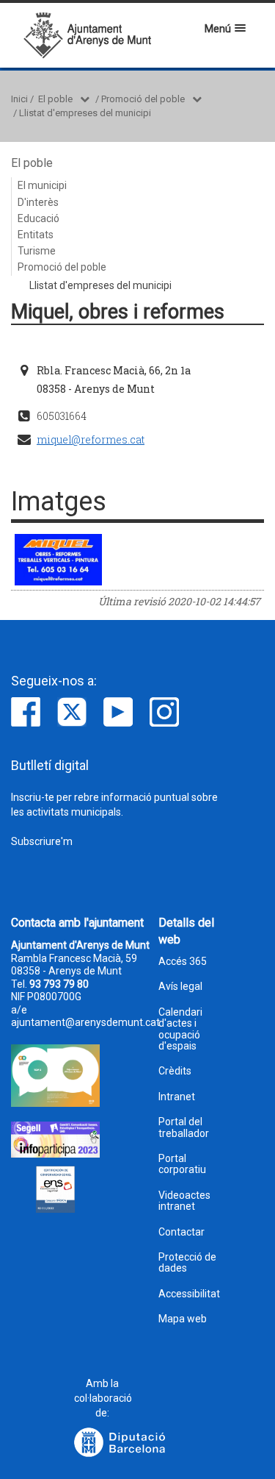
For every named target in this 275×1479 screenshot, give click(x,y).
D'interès (38, 202)
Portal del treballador (183, 1127)
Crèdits (174, 1071)
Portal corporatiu (182, 1164)
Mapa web (182, 1319)
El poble (55, 98)
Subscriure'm (42, 841)
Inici (19, 98)
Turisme (37, 251)
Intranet (176, 1096)
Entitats (36, 234)
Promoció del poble (143, 98)
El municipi (42, 185)
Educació (38, 218)
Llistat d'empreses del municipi (85, 112)
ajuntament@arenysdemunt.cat (85, 1022)
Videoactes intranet (184, 1201)
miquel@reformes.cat (90, 439)
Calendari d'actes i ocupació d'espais (180, 1029)
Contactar (181, 1232)
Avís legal (180, 986)
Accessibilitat (189, 1294)
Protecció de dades (187, 1263)
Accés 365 (182, 961)
